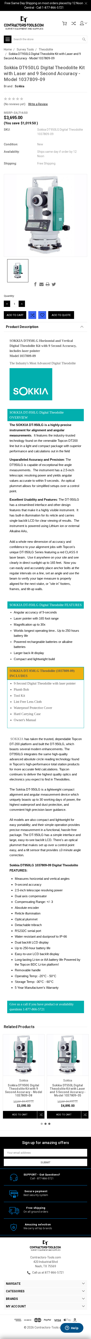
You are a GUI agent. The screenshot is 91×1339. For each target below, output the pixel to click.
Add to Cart (20, 1114)
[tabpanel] (24, 1076)
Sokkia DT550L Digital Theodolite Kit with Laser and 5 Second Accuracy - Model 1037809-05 (68, 1090)
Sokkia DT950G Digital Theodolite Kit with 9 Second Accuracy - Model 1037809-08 (23, 1090)
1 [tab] (42, 1124)
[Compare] (73, 23)
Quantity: (9, 295)
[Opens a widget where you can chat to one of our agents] (71, 1328)
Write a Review (38, 104)
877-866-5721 (45, 1178)
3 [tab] (49, 1124)
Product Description (22, 327)
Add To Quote (61, 315)
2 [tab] (45, 1124)
